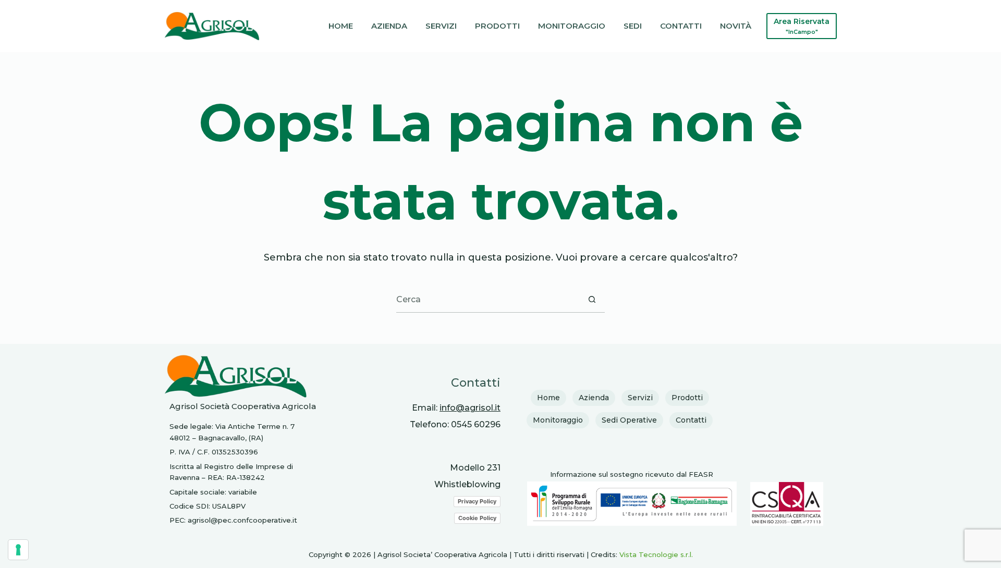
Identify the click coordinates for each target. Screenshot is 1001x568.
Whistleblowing (467, 484)
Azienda (389, 26)
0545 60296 (475, 424)
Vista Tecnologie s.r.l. (656, 554)
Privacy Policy (477, 501)
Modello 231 (475, 468)
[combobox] (487, 299)
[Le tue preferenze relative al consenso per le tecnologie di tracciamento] (18, 550)
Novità (735, 26)
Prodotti (497, 26)
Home (340, 26)
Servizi (441, 26)
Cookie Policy (477, 518)
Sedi (633, 26)
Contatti (681, 26)
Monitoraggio (571, 26)
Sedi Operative (629, 420)
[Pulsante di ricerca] (592, 299)
